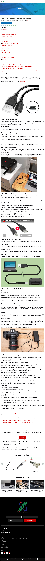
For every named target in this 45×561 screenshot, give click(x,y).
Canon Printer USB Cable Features (9, 420)
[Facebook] (2, 553)
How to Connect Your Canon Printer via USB (11, 47)
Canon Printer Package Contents (26, 416)
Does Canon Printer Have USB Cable (25, 413)
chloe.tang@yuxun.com (6, 546)
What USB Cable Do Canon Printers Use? (10, 43)
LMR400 (22, 469)
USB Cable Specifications (7, 45)
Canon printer (22, 81)
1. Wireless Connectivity (7, 36)
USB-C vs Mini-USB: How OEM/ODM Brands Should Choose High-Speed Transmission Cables (21, 491)
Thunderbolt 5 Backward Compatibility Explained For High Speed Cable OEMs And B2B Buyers (7, 491)
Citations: (4, 71)
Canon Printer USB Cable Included (9, 413)
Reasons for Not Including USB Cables (9, 34)
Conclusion (4, 59)
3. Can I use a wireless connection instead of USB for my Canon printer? (17, 66)
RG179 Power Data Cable (10, 469)
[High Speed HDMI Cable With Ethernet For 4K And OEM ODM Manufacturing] (37, 484)
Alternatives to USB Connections (8, 48)
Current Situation (5, 32)
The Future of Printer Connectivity (9, 57)
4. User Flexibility (5, 41)
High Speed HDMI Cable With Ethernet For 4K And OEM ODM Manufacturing (37, 491)
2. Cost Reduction (5, 38)
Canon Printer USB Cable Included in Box (10, 418)
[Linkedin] (4, 553)
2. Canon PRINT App (6, 52)
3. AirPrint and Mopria (6, 54)
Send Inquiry (30, 520)
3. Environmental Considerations (8, 39)
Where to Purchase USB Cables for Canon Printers (12, 55)
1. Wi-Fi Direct (5, 50)
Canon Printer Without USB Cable (27, 418)
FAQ (2, 61)
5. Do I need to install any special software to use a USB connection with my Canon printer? (21, 70)
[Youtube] (7, 553)
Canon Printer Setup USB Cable (24, 420)
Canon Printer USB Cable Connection (9, 422)
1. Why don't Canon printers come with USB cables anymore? (14, 63)
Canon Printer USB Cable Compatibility (10, 416)
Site (28, 20)
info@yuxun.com (4, 547)
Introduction (4, 29)
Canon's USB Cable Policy (7, 31)
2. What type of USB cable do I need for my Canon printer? (14, 64)
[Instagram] (9, 553)
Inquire (22, 437)
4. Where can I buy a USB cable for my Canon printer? (13, 68)
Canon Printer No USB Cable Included (26, 422)
